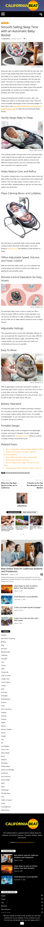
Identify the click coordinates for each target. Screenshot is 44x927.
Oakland (4, 760)
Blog (2, 645)
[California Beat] (22, 5)
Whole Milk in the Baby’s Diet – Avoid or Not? (36, 528)
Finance (3, 702)
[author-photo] (22, 498)
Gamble (3, 712)
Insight (3, 736)
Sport (3, 783)
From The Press (6, 709)
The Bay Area (5, 793)
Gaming (3, 716)
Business (4, 648)
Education (4, 696)
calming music (12, 248)
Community (5, 672)
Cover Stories (5, 682)
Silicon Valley (5, 780)
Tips (2, 797)
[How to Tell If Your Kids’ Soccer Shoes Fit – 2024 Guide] (22, 520)
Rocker (18, 473)
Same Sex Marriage (7, 770)
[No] (41, 920)
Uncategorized (5, 807)
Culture (3, 685)
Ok (22, 923)
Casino (3, 665)
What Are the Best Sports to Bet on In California (9, 485)
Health (3, 722)
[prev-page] (21, 534)
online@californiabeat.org (26, 842)
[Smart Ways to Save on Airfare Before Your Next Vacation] (6, 589)
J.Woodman (6, 38)
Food (2, 706)
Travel (3, 803)
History (3, 726)
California (4, 655)
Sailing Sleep (25, 473)
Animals (3, 635)
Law (2, 739)
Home (2, 19)
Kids (12, 473)
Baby (8, 473)
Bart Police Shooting (8, 638)
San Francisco (6, 776)
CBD (2, 669)
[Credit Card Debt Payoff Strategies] (6, 610)
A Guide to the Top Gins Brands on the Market (35, 485)
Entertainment (5, 699)
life (2, 743)
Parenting (9, 19)
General (3, 719)
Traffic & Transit (6, 800)
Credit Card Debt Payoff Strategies (27, 607)
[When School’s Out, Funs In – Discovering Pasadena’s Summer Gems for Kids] (7, 520)
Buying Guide (5, 652)
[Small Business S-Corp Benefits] (6, 600)
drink (2, 689)
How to (3, 733)
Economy (4, 692)
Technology (5, 790)
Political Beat (5, 766)
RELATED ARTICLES (14, 512)
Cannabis (4, 659)
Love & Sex (5, 749)
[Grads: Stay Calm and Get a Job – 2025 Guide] (6, 621)
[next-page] (23, 534)
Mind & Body (5, 753)
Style (3, 786)
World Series (5, 810)
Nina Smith (4, 574)
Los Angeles (5, 746)
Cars (2, 662)
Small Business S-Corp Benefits (26, 597)
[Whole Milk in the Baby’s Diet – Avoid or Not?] (36, 520)
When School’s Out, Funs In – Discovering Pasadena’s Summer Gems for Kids (7, 528)
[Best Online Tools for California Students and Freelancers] (22, 553)
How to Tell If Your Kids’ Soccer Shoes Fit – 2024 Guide (21, 528)
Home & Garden (6, 729)
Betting (3, 642)
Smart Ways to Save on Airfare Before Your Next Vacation (25, 587)
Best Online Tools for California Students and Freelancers (22, 570)
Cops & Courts (6, 675)
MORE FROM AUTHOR (29, 512)
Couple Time (5, 679)
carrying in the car (21, 436)
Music (3, 756)
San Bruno (4, 773)
